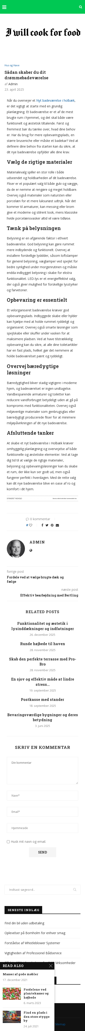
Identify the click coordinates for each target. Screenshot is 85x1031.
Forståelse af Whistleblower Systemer (32, 943)
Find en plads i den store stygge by (37, 1017)
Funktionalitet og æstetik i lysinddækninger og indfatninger (42, 626)
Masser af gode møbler (20, 974)
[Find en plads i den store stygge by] (12, 1017)
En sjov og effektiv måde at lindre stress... (42, 681)
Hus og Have (12, 65)
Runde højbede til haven (42, 643)
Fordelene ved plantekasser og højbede (36, 993)
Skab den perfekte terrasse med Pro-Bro (42, 661)
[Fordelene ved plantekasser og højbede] (12, 994)
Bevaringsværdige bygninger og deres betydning (42, 717)
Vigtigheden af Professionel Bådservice (33, 953)
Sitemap (60, 1024)
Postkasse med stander (42, 699)
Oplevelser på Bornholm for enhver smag (35, 933)
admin (13, 84)
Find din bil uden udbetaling (24, 923)
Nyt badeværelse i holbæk (55, 100)
